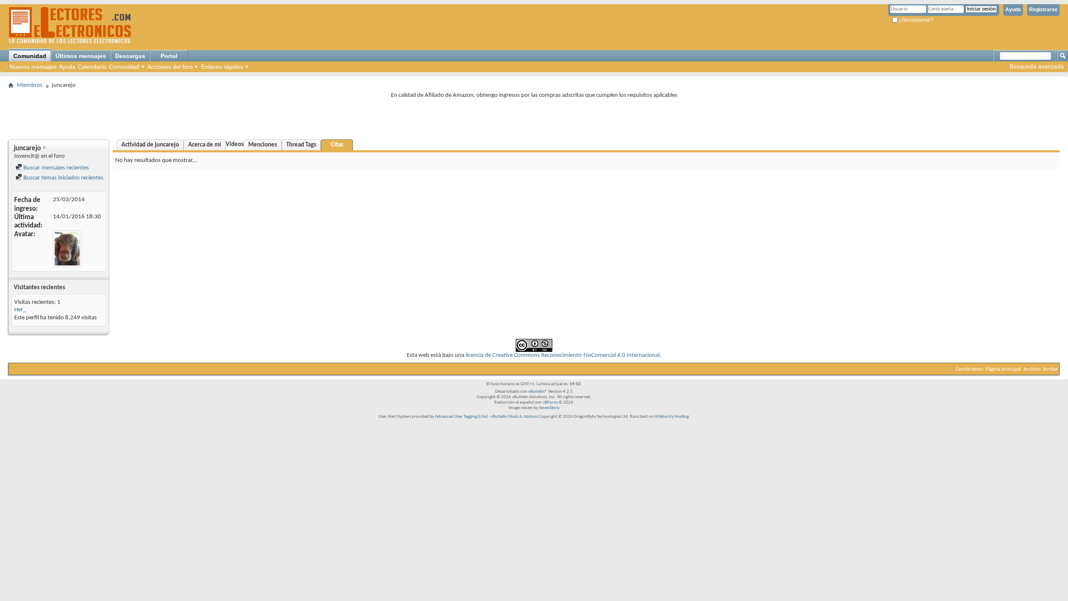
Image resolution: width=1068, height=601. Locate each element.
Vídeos (235, 144)
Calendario (92, 66)
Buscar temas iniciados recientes (62, 178)
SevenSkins (549, 408)
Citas (337, 145)
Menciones (262, 145)
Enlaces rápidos (222, 66)
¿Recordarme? (915, 20)
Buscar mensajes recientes (55, 168)
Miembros (30, 85)
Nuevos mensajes (33, 66)
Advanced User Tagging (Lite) (461, 416)
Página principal (1003, 369)
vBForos (550, 402)
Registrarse (1043, 10)
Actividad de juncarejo (150, 145)
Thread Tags (301, 145)
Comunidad (29, 56)
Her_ (20, 310)
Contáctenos (969, 369)
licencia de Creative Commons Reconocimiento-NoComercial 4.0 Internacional (563, 355)
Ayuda (1013, 10)
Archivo (1032, 369)
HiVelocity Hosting (672, 416)
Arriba (1050, 369)
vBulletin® (537, 391)
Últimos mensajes (80, 56)
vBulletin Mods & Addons (514, 416)
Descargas (130, 56)
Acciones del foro (170, 66)
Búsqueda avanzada (1037, 66)
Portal (169, 56)
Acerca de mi (204, 145)
